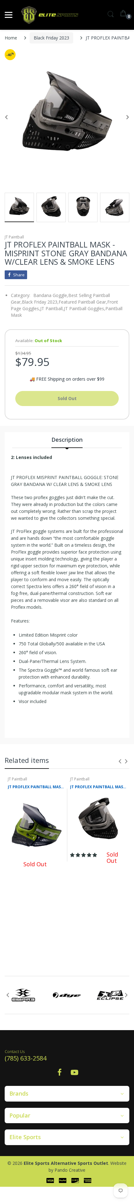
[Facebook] (59, 1074)
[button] (84, 855)
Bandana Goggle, (50, 295)
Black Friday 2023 (51, 38)
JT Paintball (14, 237)
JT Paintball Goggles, (84, 308)
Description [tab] (67, 439)
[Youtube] (74, 1074)
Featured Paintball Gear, (83, 302)
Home (11, 38)
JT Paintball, (52, 308)
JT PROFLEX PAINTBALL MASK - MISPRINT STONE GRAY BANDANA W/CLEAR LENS (98, 787)
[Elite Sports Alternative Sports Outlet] (50, 15)
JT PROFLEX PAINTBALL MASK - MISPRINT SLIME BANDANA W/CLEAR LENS (36, 787)
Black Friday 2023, (40, 302)
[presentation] (120, 761)
